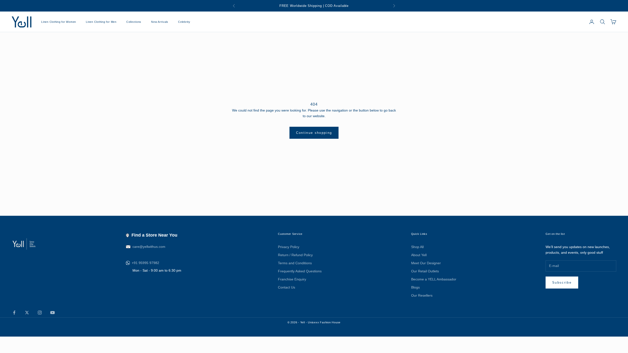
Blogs (415, 287)
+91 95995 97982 (145, 263)
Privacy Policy (288, 247)
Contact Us (286, 287)
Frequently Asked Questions (300, 271)
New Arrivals (159, 21)
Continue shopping (314, 133)
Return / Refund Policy (295, 255)
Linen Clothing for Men (101, 21)
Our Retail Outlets (425, 271)
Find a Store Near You (154, 235)
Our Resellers (421, 295)
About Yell (419, 255)
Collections (133, 21)
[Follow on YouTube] (52, 312)
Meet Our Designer (426, 263)
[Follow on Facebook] (14, 312)
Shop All (417, 247)
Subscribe (562, 282)
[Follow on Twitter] (27, 312)
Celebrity (184, 21)
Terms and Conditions (295, 263)
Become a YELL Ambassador (433, 279)
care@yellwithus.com (148, 247)
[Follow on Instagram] (39, 312)
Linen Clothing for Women (58, 21)
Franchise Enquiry (292, 279)
